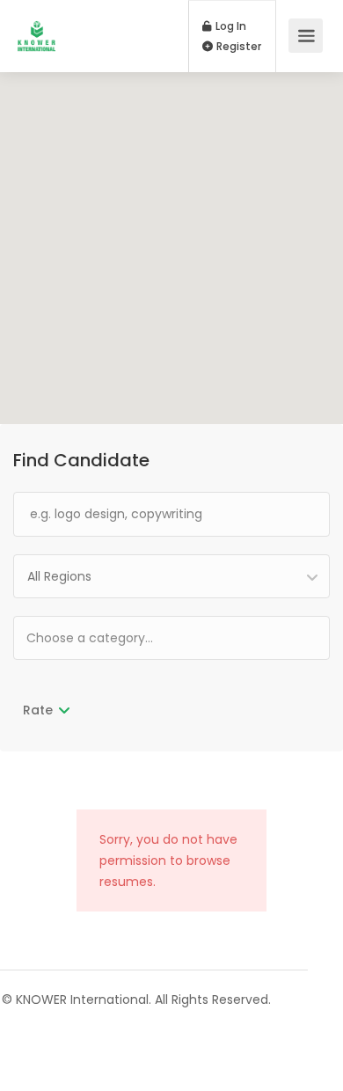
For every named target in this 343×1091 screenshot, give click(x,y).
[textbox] (145, 637)
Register (237, 47)
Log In (229, 26)
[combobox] (171, 576)
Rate (38, 710)
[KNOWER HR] (36, 27)
